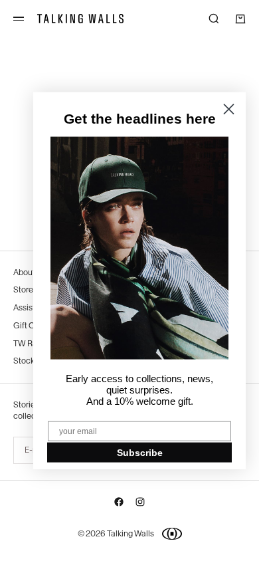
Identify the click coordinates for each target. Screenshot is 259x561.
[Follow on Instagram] (140, 504)
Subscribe (140, 452)
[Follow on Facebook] (119, 504)
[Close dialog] (228, 109)
